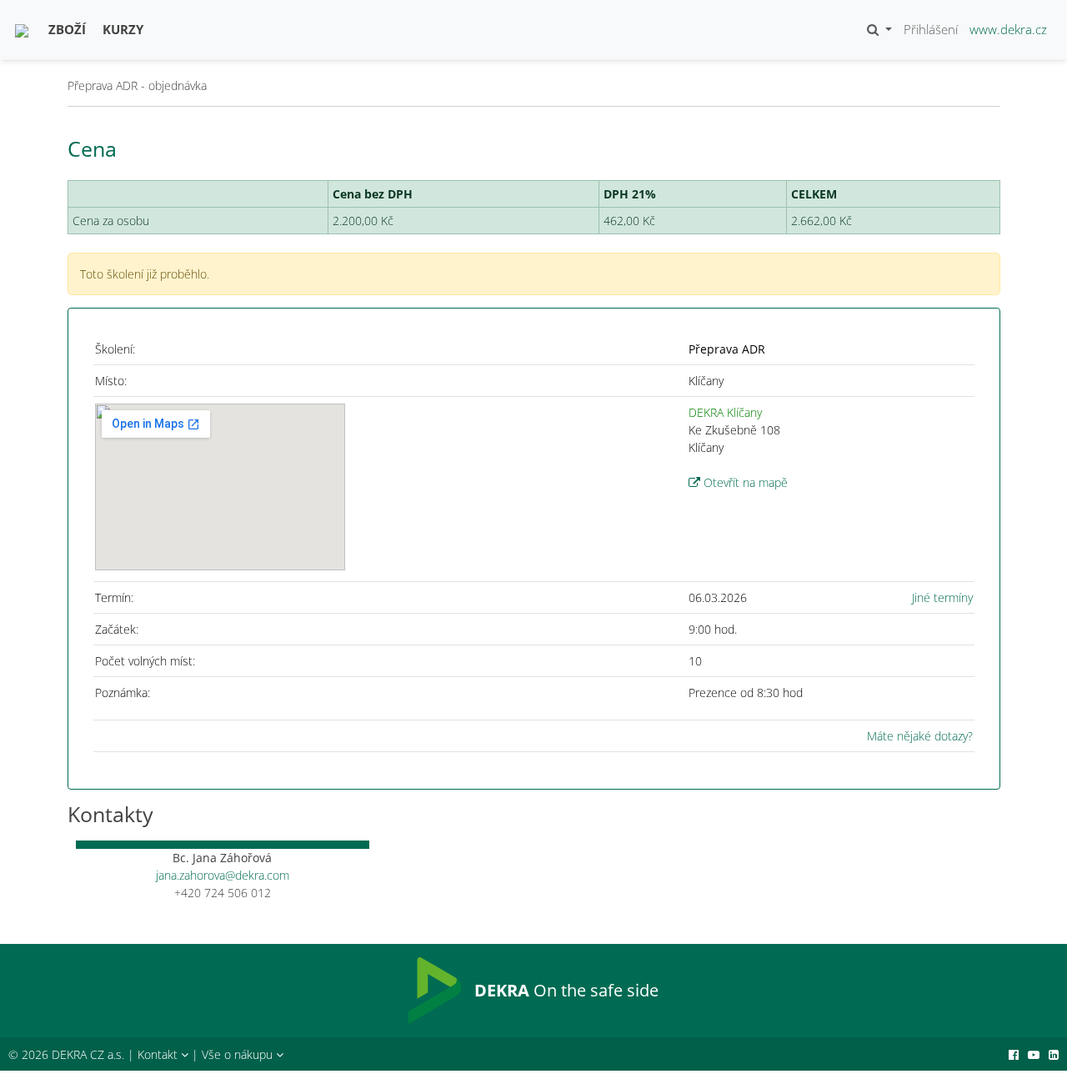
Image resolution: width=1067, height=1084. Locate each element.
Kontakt (159, 1054)
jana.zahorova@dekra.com (222, 875)
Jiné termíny (942, 597)
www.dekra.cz (1008, 29)
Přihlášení (931, 29)
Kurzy (123, 29)
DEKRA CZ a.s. (88, 1054)
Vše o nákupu (239, 1054)
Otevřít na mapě (744, 482)
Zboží (67, 29)
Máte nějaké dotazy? (920, 736)
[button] (879, 30)
